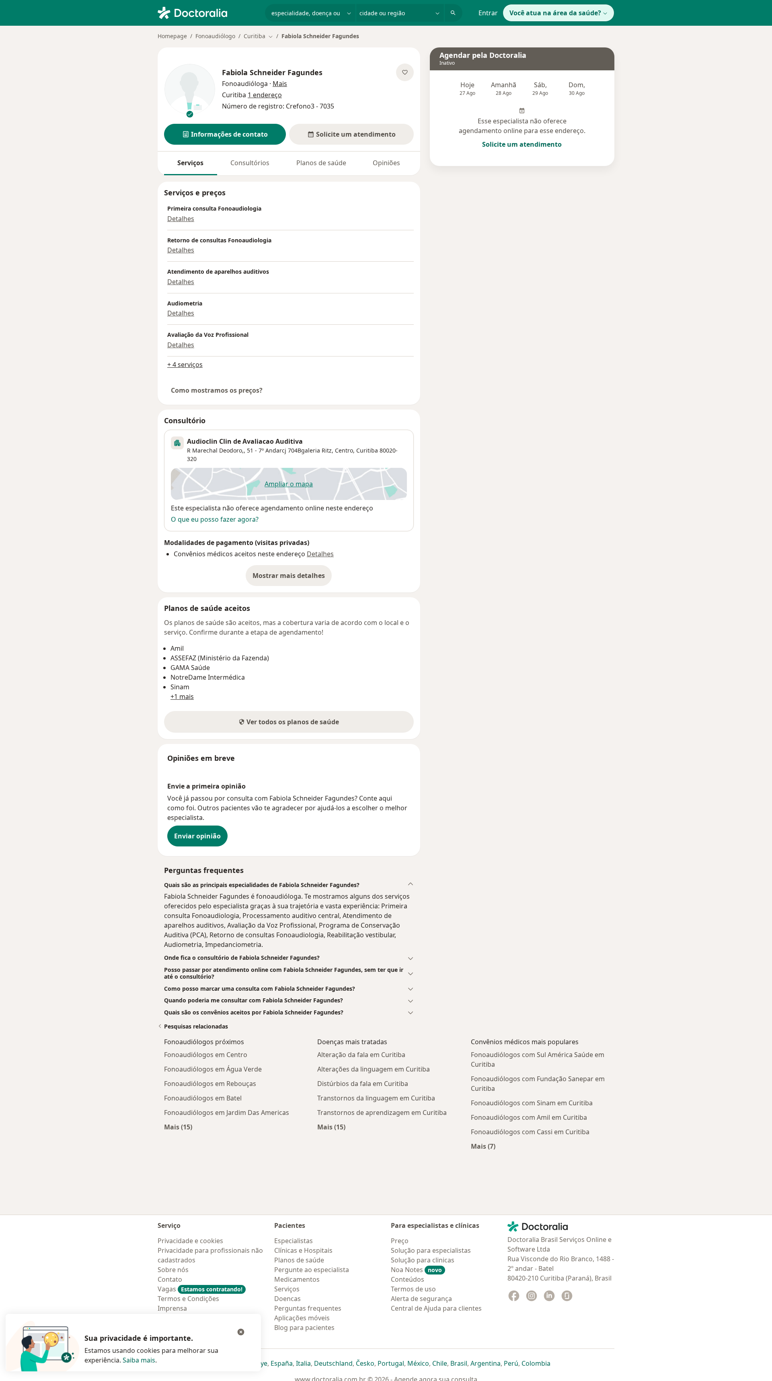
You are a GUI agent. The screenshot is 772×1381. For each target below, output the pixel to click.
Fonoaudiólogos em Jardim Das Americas (226, 1112)
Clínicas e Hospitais (303, 1250)
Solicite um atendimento (522, 144)
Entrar (488, 12)
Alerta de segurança (421, 1298)
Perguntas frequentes (307, 1308)
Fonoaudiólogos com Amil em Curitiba (529, 1117)
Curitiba (367, 450)
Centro (344, 450)
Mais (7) (483, 1146)
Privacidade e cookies (190, 1240)
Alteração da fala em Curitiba (361, 1054)
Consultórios (249, 162)
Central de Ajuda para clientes (436, 1308)
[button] (225, 134)
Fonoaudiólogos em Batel (203, 1098)
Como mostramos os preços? (217, 390)
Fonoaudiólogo (215, 36)
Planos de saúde (321, 162)
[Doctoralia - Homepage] (208, 12)
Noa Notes (416, 1269)
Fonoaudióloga (245, 83)
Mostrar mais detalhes (292, 578)
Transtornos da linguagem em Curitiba (376, 1098)
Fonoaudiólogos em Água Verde (213, 1069)
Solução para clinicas (422, 1260)
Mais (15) (178, 1126)
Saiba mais (139, 1360)
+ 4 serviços (185, 364)
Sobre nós (173, 1269)
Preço (400, 1240)
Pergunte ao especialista (311, 1269)
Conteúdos (407, 1279)
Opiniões (386, 162)
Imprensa (172, 1308)
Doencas (287, 1298)
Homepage (172, 36)
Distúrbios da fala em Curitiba (362, 1083)
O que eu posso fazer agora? (215, 519)
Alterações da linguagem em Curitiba (373, 1069)
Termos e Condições (188, 1298)
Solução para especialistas (431, 1250)
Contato (170, 1279)
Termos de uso (413, 1289)
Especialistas (293, 1240)
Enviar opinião (197, 836)
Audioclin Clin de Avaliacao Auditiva (245, 441)
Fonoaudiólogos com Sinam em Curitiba (532, 1102)
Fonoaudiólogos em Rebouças (210, 1083)
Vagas (200, 1289)
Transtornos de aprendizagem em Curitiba (382, 1112)
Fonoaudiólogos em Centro (205, 1054)
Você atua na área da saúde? (555, 12)
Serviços (190, 162)
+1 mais (182, 696)
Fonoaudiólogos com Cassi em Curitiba (530, 1131)
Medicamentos (297, 1279)
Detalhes (180, 218)
